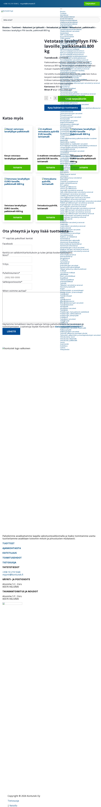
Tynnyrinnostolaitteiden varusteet (72, 96)
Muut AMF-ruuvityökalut (68, 44)
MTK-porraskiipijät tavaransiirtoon (72, 53)
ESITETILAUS (9, 552)
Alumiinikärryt (65, 239)
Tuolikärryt (64, 260)
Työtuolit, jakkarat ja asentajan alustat (73, 333)
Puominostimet (65, 131)
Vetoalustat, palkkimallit (68, 340)
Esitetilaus (64, 346)
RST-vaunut (64, 185)
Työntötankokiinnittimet (68, 24)
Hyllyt (62, 298)
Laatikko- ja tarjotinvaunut (69, 169)
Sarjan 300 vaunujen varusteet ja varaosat (75, 210)
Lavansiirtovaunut (66, 112)
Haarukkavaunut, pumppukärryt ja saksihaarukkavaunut (80, 108)
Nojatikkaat (64, 278)
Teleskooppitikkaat (67, 280)
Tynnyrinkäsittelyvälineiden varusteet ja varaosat (78, 94)
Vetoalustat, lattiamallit (68, 339)
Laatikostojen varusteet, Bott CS (71, 324)
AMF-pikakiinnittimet (67, 17)
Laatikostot (64, 323)
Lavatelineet (64, 153)
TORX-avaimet (65, 38)
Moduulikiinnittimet (67, 28)
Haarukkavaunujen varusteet (70, 110)
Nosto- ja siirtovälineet (68, 106)
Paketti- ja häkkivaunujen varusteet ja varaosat (77, 203)
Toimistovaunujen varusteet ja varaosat (74, 215)
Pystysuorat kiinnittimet (68, 20)
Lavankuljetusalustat (67, 149)
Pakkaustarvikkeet (66, 231)
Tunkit (62, 137)
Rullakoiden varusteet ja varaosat (72, 222)
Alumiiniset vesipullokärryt (69, 242)
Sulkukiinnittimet (66, 26)
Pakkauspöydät (65, 330)
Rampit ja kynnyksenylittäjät (70, 267)
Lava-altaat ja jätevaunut (68, 103)
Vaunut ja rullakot (66, 165)
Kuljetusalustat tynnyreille (69, 78)
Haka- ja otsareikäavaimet (69, 40)
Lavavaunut (64, 176)
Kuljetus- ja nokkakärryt (68, 237)
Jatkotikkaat (64, 274)
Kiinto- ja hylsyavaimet (68, 42)
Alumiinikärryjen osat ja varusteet (72, 248)
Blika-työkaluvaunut (67, 301)
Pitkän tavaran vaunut (68, 174)
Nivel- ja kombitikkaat (67, 276)
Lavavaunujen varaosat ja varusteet (73, 199)
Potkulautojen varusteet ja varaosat (73, 101)
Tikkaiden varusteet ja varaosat (71, 285)
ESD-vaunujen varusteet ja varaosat (73, 217)
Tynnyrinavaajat (65, 90)
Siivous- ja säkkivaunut (68, 188)
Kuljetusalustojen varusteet (70, 230)
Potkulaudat (64, 99)
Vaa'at (62, 342)
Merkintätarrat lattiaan (68, 163)
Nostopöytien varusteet (68, 121)
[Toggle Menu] (61, 8)
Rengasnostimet (66, 133)
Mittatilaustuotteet (67, 155)
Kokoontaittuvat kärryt (68, 255)
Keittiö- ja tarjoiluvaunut (68, 183)
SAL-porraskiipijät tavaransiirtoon (72, 51)
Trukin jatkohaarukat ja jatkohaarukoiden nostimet (78, 138)
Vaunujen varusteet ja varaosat (71, 190)
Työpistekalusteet (66, 305)
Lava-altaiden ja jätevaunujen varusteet (74, 104)
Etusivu (62, 12)
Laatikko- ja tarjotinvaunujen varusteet (74, 196)
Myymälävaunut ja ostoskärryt (71, 178)
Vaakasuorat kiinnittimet (69, 22)
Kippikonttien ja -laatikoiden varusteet (74, 144)
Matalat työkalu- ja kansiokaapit (71, 292)
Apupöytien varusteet (68, 308)
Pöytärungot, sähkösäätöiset (70, 314)
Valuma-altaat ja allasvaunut (70, 81)
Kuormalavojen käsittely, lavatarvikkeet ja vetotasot (78, 146)
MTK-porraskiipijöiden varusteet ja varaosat (76, 63)
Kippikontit (64, 140)
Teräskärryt (64, 253)
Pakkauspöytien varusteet (69, 332)
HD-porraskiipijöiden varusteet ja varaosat (75, 65)
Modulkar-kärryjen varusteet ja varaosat (74, 251)
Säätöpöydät (64, 321)
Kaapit (62, 289)
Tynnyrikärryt (64, 87)
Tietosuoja (13, 800)
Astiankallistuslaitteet (68, 72)
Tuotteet (63, 13)
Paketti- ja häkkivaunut (68, 187)
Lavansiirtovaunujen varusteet (71, 113)
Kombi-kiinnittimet (66, 19)
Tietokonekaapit (66, 296)
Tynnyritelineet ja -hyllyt (68, 92)
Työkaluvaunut (65, 299)
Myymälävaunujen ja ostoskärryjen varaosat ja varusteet (80, 201)
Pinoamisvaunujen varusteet (70, 117)
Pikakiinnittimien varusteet (69, 31)
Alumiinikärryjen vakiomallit (70, 240)
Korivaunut (64, 180)
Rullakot (63, 221)
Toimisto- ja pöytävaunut (69, 181)
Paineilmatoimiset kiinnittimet (71, 29)
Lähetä (11, 331)
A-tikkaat (63, 271)
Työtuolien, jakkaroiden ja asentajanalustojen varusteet (80, 335)
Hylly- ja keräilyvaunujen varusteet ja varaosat (76, 192)
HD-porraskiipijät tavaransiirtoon (72, 54)
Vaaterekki (64, 224)
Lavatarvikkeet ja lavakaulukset (71, 156)
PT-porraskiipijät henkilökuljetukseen (73, 56)
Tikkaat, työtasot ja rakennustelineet (73, 269)
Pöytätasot (64, 317)
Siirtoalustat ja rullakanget (69, 124)
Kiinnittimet (64, 15)
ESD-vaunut (64, 172)
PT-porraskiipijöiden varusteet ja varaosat (75, 67)
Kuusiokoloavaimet (67, 37)
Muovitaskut (64, 160)
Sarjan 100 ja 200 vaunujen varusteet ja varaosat (77, 208)
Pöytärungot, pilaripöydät (69, 315)
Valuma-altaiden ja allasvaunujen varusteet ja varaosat (80, 83)
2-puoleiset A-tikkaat (67, 273)
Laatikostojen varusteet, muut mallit (73, 328)
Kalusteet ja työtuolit (67, 287)
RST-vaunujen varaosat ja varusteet (73, 206)
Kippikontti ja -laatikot (67, 142)
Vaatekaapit (64, 294)
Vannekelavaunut (66, 235)
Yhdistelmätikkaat (66, 281)
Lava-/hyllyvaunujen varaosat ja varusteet (75, 197)
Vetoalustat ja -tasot (67, 337)
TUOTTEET (8, 543)
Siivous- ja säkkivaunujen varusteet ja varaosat (77, 214)
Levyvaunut (64, 171)
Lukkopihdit (64, 45)
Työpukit (63, 283)
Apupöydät (64, 306)
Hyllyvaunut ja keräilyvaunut (70, 167)
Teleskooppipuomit (67, 135)
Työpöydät (64, 310)
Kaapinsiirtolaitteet (67, 122)
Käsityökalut (64, 33)
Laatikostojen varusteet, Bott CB (71, 326)
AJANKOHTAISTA (11, 548)
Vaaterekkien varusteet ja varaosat (72, 226)
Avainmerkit (64, 344)
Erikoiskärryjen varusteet (69, 265)
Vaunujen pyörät (66, 219)
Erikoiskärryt (64, 264)
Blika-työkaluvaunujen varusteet (71, 303)
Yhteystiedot (64, 349)
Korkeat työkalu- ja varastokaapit (71, 290)
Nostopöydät (65, 119)
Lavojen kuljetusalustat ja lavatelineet (73, 147)
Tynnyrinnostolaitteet (68, 88)
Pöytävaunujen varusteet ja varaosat (73, 205)
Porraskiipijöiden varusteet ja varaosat (74, 60)
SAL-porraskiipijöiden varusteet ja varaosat (75, 62)
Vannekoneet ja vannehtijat (70, 233)
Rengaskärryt (65, 258)
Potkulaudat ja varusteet (69, 97)
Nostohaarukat (65, 128)
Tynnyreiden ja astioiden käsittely (72, 71)
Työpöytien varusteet (68, 319)
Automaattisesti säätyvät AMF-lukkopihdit (75, 47)
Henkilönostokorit (66, 126)
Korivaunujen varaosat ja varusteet (72, 194)
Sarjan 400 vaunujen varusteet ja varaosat (75, 212)
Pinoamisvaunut (66, 115)
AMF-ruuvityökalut (66, 35)
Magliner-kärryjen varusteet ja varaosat (74, 249)
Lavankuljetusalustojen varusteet (72, 151)
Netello (13, 805)
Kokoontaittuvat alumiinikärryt (71, 244)
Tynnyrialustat (65, 85)
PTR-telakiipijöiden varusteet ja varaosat (74, 69)
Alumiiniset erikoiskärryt (69, 246)
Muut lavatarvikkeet (67, 162)
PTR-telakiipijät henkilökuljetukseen (73, 58)
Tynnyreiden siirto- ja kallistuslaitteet (73, 79)
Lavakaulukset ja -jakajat (68, 158)
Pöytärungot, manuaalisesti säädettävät (74, 312)
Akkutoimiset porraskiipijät (69, 49)
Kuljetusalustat (65, 228)
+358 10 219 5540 (10, 3)
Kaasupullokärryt (66, 256)
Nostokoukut (64, 130)
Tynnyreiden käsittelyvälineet (70, 76)
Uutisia (62, 348)
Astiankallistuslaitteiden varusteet (72, 74)
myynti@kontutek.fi (27, 3)
